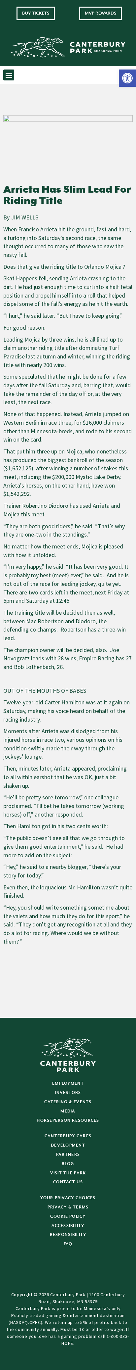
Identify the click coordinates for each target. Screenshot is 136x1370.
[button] (127, 78)
